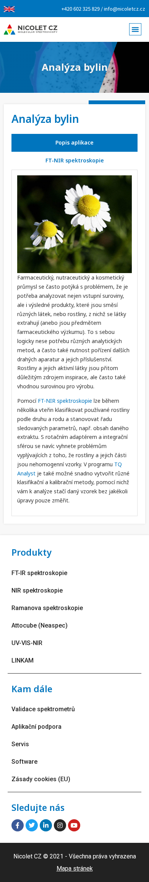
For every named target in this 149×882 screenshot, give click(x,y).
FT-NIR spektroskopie (65, 400)
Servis (20, 744)
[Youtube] (74, 825)
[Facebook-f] (17, 825)
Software (24, 761)
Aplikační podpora (36, 726)
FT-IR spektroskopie (39, 573)
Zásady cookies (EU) (40, 779)
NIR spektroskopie (37, 590)
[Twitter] (32, 825)
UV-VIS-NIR (26, 643)
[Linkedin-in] (46, 825)
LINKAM (22, 660)
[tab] (74, 143)
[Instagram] (60, 825)
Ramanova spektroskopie (47, 608)
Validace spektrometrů (43, 709)
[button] (135, 29)
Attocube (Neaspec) (39, 625)
